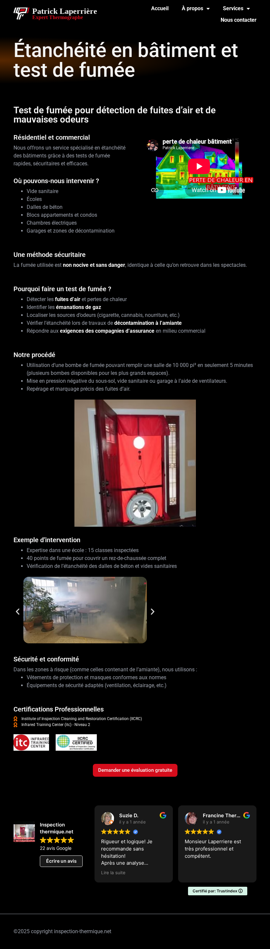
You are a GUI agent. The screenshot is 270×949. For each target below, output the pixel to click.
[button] (18, 611)
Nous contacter (238, 20)
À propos (192, 8)
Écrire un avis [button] (61, 861)
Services (233, 8)
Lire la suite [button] (255, 872)
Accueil (160, 8)
